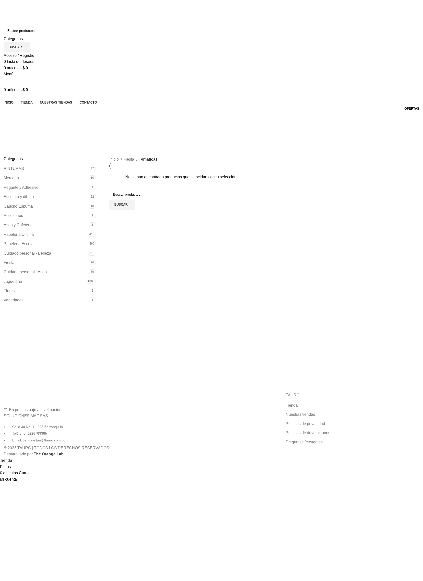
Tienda (292, 405)
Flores (9, 291)
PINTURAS (14, 168)
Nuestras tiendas (300, 414)
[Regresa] (10, 118)
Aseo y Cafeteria (18, 225)
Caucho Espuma (18, 206)
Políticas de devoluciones (308, 433)
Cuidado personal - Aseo (25, 272)
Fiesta (9, 263)
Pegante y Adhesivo (21, 187)
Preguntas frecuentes (304, 442)
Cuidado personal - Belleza (27, 253)
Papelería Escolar (19, 244)
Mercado (11, 178)
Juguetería (13, 281)
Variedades (14, 300)
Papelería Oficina (19, 234)
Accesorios (13, 215)
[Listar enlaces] (70, 417)
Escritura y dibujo (19, 197)
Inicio (114, 159)
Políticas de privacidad (305, 424)
